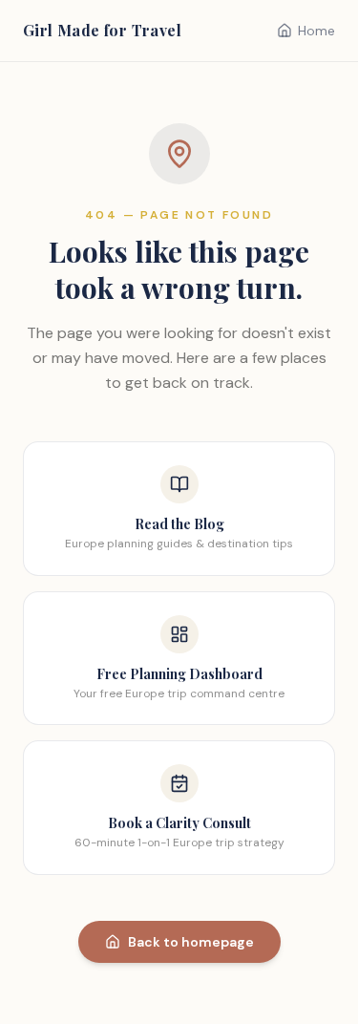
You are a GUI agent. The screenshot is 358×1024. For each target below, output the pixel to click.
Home (316, 30)
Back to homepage (191, 941)
